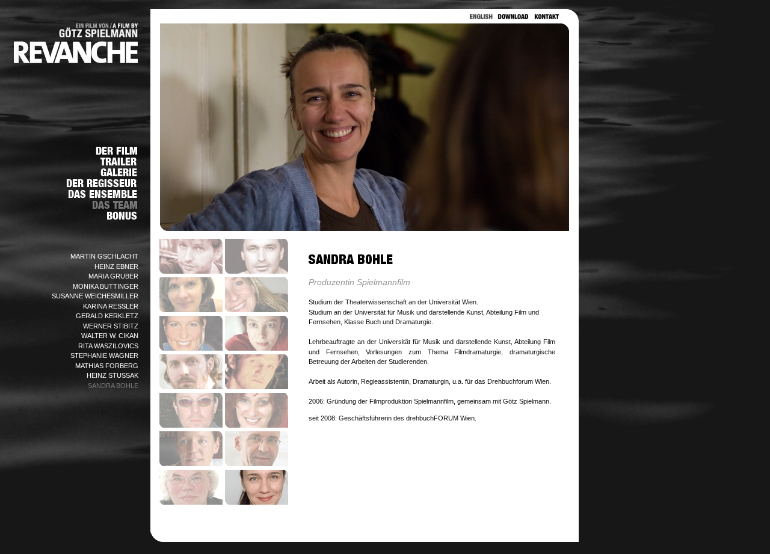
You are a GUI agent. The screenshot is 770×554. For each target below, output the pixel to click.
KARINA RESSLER (110, 306)
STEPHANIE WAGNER (104, 355)
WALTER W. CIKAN (109, 335)
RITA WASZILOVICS (108, 345)
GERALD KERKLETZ (107, 315)
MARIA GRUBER (113, 276)
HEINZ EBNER (116, 266)
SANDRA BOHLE (113, 385)
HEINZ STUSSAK (112, 375)
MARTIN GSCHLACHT (104, 256)
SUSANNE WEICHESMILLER (95, 296)
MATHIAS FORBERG (106, 365)
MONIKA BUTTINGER (105, 286)
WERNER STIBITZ (110, 326)
